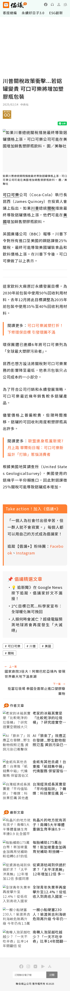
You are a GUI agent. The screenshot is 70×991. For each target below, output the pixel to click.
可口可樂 (14, 646)
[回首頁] (15, 5)
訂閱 (51, 975)
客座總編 (10, 12)
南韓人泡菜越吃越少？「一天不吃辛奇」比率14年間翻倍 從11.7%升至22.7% (50, 937)
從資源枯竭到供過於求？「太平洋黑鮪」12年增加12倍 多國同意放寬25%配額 (49, 869)
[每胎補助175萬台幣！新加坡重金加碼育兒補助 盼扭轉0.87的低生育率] (17, 849)
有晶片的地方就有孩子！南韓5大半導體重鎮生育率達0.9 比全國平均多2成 (49, 824)
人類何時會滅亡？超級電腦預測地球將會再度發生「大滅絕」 (37, 624)
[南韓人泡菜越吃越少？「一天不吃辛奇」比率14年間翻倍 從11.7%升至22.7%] (17, 939)
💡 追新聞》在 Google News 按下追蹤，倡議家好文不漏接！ (37, 593)
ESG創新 (56, 12)
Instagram (25, 553)
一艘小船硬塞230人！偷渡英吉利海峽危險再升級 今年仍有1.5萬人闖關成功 (50, 914)
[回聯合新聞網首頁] (6, 5)
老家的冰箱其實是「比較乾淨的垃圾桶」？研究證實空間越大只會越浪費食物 (49, 718)
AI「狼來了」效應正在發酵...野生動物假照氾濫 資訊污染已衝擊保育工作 (50, 740)
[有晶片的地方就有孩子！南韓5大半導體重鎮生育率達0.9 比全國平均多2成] (17, 827)
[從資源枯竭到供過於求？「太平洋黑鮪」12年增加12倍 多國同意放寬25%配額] (17, 871)
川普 (32, 646)
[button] (65, 4)
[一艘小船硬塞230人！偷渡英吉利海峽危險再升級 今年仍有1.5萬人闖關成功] (17, 916)
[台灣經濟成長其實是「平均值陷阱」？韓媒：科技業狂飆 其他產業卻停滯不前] (17, 791)
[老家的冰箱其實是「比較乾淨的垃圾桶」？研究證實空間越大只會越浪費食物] (17, 720)
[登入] (59, 4)
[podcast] (52, 4)
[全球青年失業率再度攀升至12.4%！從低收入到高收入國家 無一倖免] (17, 894)
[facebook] (46, 4)
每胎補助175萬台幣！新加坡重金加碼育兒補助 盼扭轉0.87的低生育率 (49, 847)
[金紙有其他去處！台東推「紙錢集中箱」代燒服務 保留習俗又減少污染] (17, 768)
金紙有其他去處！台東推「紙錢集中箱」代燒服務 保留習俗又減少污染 (50, 766)
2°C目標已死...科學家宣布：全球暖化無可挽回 (37, 608)
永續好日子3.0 (33, 12)
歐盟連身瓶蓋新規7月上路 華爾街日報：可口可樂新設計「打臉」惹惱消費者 (35, 447)
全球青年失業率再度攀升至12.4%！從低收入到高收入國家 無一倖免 (50, 892)
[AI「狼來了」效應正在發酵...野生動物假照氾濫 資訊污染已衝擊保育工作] (17, 742)
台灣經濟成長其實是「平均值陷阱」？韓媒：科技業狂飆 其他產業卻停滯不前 (50, 789)
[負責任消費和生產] (7, 116)
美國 (48, 646)
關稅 (11, 653)
